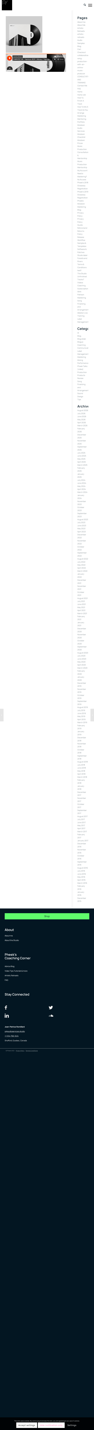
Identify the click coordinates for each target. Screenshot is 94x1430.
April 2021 (81, 610)
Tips (79, 399)
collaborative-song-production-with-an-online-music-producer (83, 64)
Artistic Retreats (11, 975)
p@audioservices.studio (15, 1031)
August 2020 (82, 653)
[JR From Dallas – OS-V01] (92, 715)
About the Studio (12, 940)
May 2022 (81, 565)
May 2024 (81, 486)
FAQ (79, 88)
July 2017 (81, 819)
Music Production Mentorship (82, 164)
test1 (79, 270)
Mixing (80, 360)
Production (82, 372)
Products (81, 375)
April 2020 (81, 665)
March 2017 (82, 831)
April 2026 (81, 422)
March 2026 (82, 425)
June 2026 (81, 416)
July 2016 (81, 871)
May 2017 (81, 825)
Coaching (81, 345)
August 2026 (82, 410)
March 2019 (82, 722)
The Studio (82, 273)
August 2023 (82, 519)
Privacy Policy (20, 1051)
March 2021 (82, 613)
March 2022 (82, 571)
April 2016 (81, 880)
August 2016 (82, 868)
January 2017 (82, 840)
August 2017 (82, 816)
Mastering (81, 116)
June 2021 (81, 604)
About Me (81, 25)
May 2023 (81, 528)
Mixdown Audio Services (81, 128)
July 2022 (81, 562)
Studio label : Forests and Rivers (82, 258)
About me (81, 22)
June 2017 (81, 822)
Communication (84, 348)
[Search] (83, 5)
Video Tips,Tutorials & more (16, 971)
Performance (82, 363)
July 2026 (81, 413)
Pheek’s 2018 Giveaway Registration (82, 185)
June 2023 (81, 525)
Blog (79, 46)
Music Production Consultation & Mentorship (82, 152)
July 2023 (81, 522)
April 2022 (81, 568)
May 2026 (81, 419)
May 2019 (81, 716)
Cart (79, 49)
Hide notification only (51, 1425)
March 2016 (82, 883)
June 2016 (81, 874)
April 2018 (81, 774)
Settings (71, 1425)
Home (79, 91)
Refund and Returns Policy (82, 231)
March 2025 (82, 465)
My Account (82, 170)
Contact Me (82, 85)
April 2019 (81, 719)
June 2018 (81, 768)
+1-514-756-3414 (11, 1036)
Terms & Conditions (32, 1051)
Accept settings (26, 1425)
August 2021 (82, 598)
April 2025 (81, 462)
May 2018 (81, 771)
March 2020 (82, 668)
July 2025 (81, 453)
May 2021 (81, 607)
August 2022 (82, 559)
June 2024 (81, 483)
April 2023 (81, 531)
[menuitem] (83, 5)
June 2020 (81, 659)
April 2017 (81, 828)
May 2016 (81, 877)
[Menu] (89, 5)
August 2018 (82, 761)
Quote (80, 225)
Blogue (80, 342)
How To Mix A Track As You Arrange (82, 110)
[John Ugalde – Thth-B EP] (2, 715)
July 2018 (81, 765)
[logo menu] (7, 5)
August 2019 (82, 707)
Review (80, 378)
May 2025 (81, 459)
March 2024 (82, 492)
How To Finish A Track (80, 100)
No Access (81, 179)
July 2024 (81, 480)
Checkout (81, 52)
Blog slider (81, 339)
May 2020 (81, 662)
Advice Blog (9, 966)
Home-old (81, 94)
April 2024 (81, 489)
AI (78, 333)
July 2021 (81, 601)
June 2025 (81, 456)
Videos (80, 282)
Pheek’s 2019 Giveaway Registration (82, 194)
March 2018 (82, 777)
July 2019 (81, 710)
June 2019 (81, 713)
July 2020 (81, 655)
